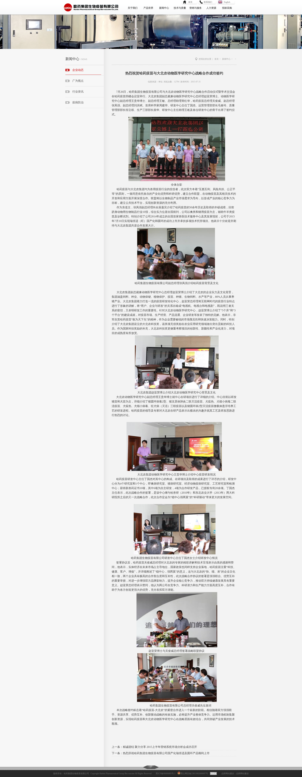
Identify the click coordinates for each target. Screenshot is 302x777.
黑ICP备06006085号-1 (165, 773)
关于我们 (133, 8)
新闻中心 (164, 8)
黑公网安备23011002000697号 (194, 773)
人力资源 (211, 8)
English (227, 2)
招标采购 (227, 8)
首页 (189, 2)
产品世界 (148, 8)
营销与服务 (195, 8)
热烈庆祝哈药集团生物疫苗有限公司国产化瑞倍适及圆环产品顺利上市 (166, 753)
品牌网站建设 (227, 773)
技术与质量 (180, 8)
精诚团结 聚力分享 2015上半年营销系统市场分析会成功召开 (160, 746)
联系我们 (208, 2)
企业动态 (78, 69)
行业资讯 (78, 91)
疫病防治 (78, 102)
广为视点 (78, 80)
